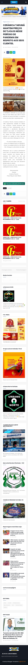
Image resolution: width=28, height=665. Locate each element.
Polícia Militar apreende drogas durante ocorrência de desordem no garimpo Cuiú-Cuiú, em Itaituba (17, 576)
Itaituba (12, 22)
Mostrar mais (22, 201)
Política (5, 607)
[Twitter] (14, 52)
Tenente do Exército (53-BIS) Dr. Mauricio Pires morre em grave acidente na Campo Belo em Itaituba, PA (13, 635)
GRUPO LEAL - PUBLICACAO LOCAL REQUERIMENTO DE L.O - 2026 (12, 218)
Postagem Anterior (7, 270)
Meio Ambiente (7, 605)
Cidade (9, 602)
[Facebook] (7, 52)
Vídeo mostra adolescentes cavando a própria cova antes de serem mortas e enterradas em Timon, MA (17, 565)
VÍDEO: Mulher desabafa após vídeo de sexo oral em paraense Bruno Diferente (17, 542)
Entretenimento (16, 602)
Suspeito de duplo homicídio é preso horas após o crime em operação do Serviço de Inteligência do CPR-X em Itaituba (17, 552)
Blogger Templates (13, 661)
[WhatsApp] (11, 52)
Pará (13, 605)
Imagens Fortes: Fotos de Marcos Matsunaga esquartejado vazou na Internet (17, 533)
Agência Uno (22, 661)
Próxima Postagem (21, 270)
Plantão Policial (19, 605)
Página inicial (6, 22)
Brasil (5, 602)
